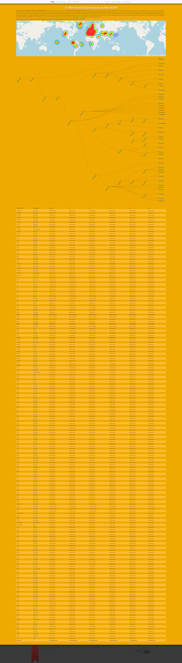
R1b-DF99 (35, 259)
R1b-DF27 (35, 249)
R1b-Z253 (35, 416)
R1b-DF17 (35, 210)
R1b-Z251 (35, 480)
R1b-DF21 (35, 245)
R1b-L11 (35, 277)
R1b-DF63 (35, 226)
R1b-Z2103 (35, 222)
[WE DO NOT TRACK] (35, 654)
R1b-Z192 (35, 541)
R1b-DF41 (35, 231)
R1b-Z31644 (36, 275)
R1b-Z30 (35, 448)
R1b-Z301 (35, 490)
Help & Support (127, 1)
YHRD (52, 2)
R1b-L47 (35, 293)
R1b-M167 (35, 310)
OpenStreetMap (146, 55)
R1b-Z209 (35, 432)
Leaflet (137, 55)
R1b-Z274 (35, 430)
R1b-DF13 (35, 224)
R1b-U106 (35, 316)
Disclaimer (42, 649)
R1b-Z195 (35, 425)
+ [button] (18, 22)
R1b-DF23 (35, 247)
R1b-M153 (35, 307)
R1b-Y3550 (35, 263)
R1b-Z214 (35, 462)
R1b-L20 (35, 284)
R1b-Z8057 (35, 212)
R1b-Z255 (35, 418)
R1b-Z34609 (36, 619)
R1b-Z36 (35, 407)
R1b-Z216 (35, 559)
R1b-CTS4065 (36, 229)
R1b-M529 (35, 286)
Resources (76, 1)
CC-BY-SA (155, 55)
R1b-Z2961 (35, 605)
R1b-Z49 (35, 628)
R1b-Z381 (35, 441)
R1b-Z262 (35, 215)
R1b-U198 (35, 321)
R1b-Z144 (35, 358)
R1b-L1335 (35, 279)
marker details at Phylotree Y (79, 16)
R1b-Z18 (35, 487)
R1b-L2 (34, 282)
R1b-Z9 (34, 446)
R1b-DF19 (35, 243)
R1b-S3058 (35, 268)
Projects (107, 1)
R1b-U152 (35, 356)
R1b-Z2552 (35, 587)
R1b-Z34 (35, 471)
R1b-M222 (35, 312)
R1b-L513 (35, 236)
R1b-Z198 (35, 217)
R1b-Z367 (35, 439)
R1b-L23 (35, 289)
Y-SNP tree (95, 16)
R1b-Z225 (35, 261)
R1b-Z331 (35, 397)
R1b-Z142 (35, 411)
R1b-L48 (35, 296)
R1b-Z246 (35, 455)
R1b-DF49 (35, 219)
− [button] (18, 25)
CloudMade (163, 55)
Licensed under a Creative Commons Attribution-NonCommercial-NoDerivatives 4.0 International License (91, 647)
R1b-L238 (35, 291)
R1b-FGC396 (36, 273)
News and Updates (116, 1)
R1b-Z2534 (35, 501)
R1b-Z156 (35, 443)
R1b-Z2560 (35, 591)
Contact (53, 649)
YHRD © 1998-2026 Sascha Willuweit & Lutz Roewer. (52, 647)
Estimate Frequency (61, 1)
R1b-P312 (35, 333)
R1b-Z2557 (35, 266)
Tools (69, 1)
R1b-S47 (35, 478)
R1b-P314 (35, 335)
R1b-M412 (35, 298)
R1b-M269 (35, 314)
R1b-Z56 (35, 363)
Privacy (47, 649)
